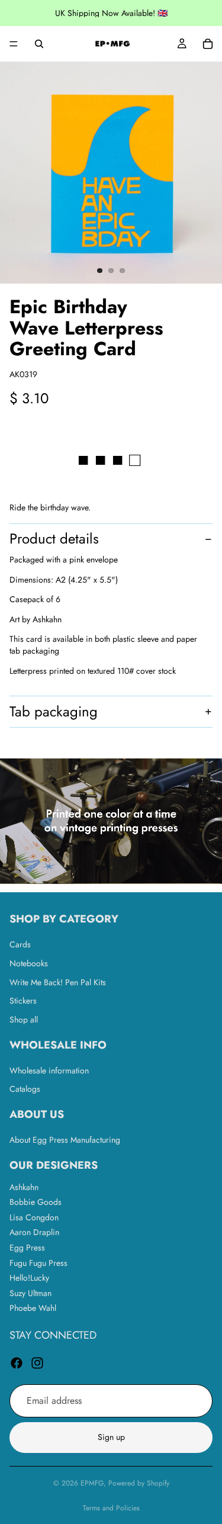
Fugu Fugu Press (38, 1263)
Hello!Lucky (29, 1278)
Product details (54, 538)
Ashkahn (23, 1187)
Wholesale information (49, 1070)
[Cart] (208, 44)
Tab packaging (53, 711)
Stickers (23, 1001)
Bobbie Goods (35, 1202)
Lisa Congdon (34, 1217)
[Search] (39, 44)
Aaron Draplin (34, 1233)
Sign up (111, 1437)
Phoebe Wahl (32, 1308)
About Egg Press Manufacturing (64, 1140)
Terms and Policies (111, 1508)
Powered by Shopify (138, 1483)
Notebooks (28, 963)
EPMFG (92, 1483)
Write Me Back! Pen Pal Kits (57, 982)
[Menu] (13, 43)
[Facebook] (16, 1363)
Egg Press (27, 1247)
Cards (20, 945)
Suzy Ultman (30, 1293)
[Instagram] (37, 1363)
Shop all (23, 1019)
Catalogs (24, 1089)
